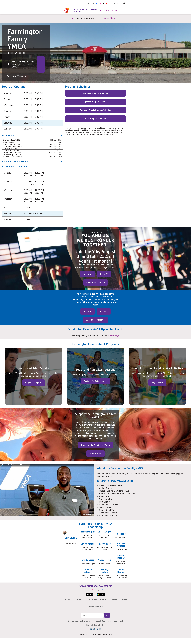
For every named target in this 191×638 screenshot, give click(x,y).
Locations (104, 18)
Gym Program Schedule (95, 118)
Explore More (95, 453)
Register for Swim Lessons (95, 381)
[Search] (107, 615)
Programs (115, 10)
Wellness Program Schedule (95, 93)
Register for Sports (33, 382)
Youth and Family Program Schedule (95, 110)
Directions (40, 64)
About (112, 18)
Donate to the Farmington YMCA (95, 445)
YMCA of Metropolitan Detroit (85, 10)
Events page (113, 335)
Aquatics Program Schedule (95, 102)
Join (102, 10)
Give (107, 10)
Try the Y (104, 274)
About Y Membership (95, 282)
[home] (72, 18)
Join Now (87, 274)
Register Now (157, 382)
